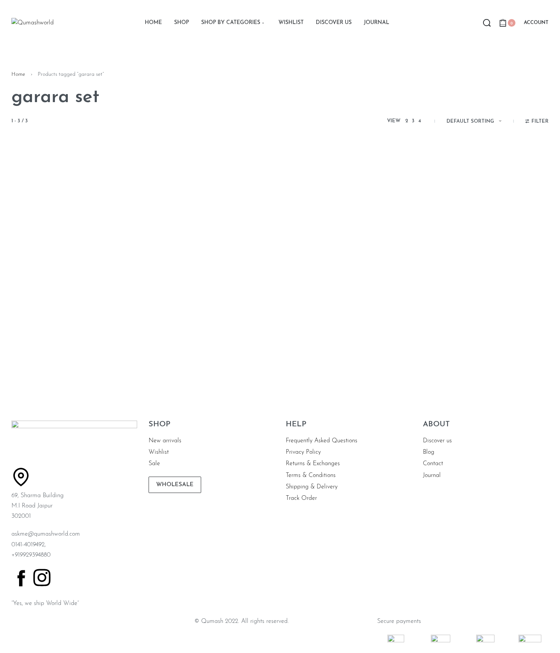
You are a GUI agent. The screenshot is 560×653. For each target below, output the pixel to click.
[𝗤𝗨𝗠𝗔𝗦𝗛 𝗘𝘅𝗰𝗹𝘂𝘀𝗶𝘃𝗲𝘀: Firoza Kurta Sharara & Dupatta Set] (74, 257)
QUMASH (22, 360)
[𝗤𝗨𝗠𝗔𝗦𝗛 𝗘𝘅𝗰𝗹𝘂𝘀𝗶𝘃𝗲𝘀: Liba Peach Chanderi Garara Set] (211, 257)
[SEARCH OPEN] (487, 23)
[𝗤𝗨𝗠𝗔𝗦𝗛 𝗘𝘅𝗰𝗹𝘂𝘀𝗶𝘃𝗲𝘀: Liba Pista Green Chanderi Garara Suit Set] (348, 257)
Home (18, 74)
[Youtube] (125, 577)
